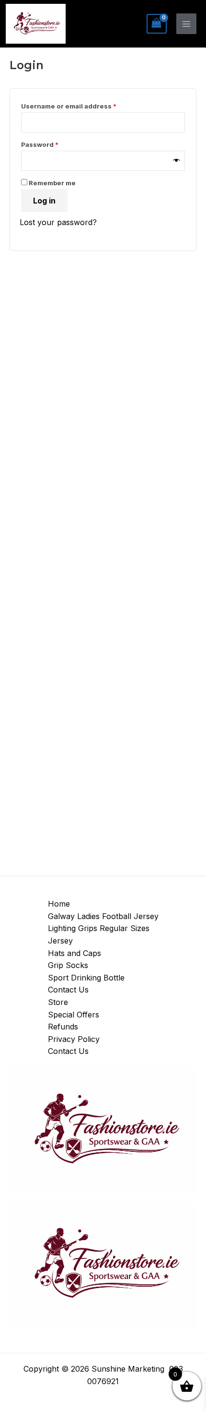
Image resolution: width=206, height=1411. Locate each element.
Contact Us (68, 989)
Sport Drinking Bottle (86, 977)
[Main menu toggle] (186, 23)
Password (55, 143)
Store (58, 1002)
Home (59, 904)
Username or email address (84, 105)
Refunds (63, 1026)
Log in (44, 200)
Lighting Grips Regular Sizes (98, 928)
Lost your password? (58, 222)
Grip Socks (68, 965)
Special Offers (73, 1014)
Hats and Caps (74, 953)
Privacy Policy (74, 1039)
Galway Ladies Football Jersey (103, 916)
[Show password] (176, 161)
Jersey (60, 940)
